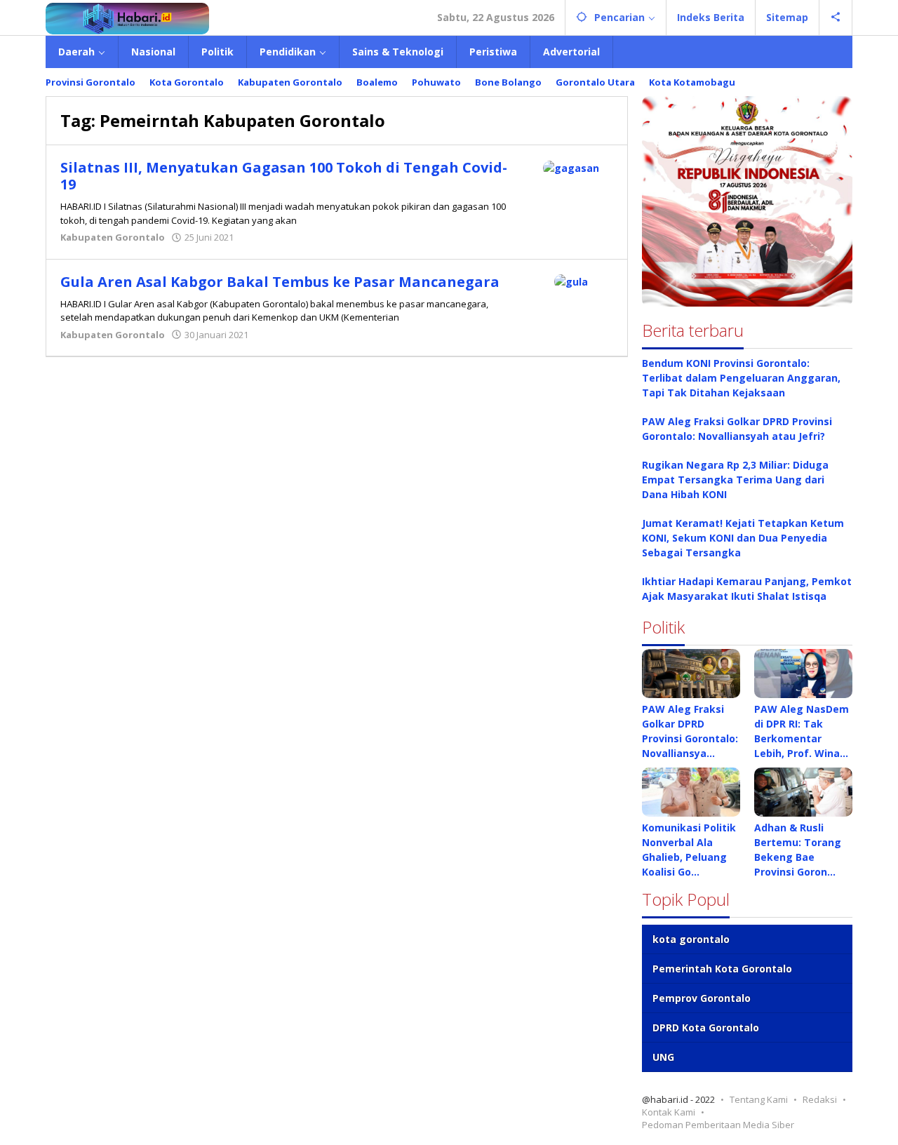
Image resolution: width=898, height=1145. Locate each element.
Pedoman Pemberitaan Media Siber (718, 1124)
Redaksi (820, 1099)
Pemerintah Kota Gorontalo (722, 968)
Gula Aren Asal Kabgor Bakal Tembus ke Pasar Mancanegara (280, 281)
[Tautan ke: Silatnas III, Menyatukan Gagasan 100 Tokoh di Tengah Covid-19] (571, 166)
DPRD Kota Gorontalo (705, 1027)
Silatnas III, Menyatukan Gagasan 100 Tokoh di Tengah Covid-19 (283, 176)
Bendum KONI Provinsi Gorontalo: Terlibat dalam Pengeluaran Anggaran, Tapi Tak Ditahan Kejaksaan (741, 377)
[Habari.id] (127, 17)
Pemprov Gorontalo (701, 998)
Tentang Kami (759, 1099)
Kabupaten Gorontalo (112, 237)
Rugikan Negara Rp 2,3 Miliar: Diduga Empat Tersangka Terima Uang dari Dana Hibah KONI (735, 479)
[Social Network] (835, 17)
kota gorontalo (691, 939)
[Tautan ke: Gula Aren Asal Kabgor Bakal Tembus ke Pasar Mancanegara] (571, 281)
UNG (663, 1057)
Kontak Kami (668, 1112)
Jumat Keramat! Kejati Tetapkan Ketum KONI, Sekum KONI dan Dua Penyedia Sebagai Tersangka (743, 537)
